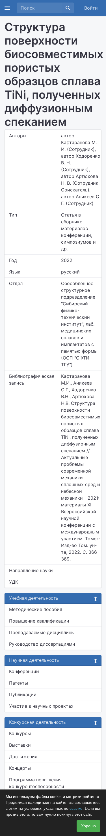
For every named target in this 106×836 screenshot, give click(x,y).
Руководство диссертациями (42, 644)
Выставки (20, 745)
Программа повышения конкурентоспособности (36, 783)
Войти (91, 8)
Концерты (20, 768)
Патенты (18, 683)
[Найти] (67, 8)
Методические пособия (35, 609)
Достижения (23, 756)
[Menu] (7, 8)
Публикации (22, 694)
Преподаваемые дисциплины (42, 632)
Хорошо (88, 826)
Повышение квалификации (39, 621)
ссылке (76, 808)
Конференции (24, 671)
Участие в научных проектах (41, 706)
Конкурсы (20, 733)
